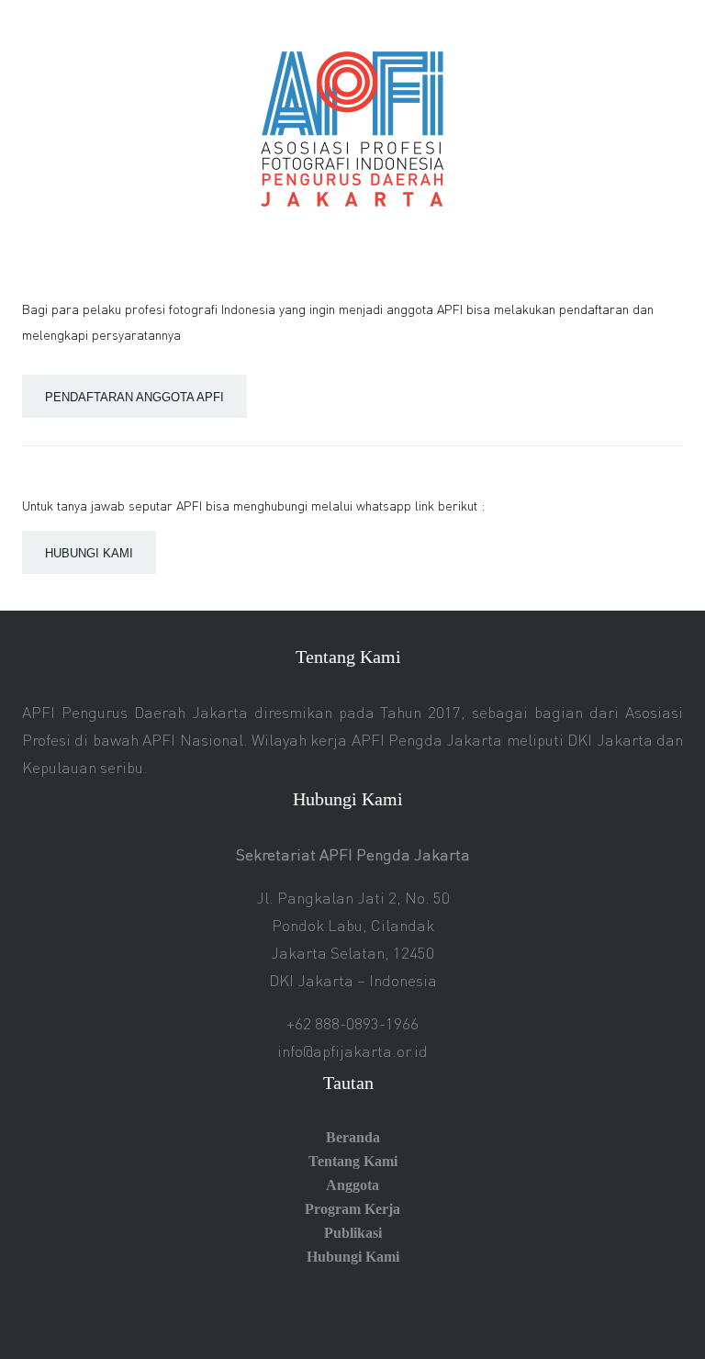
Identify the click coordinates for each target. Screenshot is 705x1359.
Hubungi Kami (353, 1256)
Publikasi (353, 1233)
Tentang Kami (352, 1161)
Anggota (352, 1185)
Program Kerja (352, 1209)
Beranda (353, 1137)
